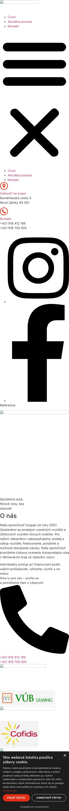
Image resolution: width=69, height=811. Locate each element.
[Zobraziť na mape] (4, 189)
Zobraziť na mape (13, 193)
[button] (34, 98)
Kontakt (13, 26)
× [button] (64, 755)
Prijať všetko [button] (16, 797)
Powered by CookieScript (34, 806)
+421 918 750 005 (13, 662)
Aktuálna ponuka (20, 21)
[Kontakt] (4, 214)
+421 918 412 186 (13, 657)
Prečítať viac (10, 790)
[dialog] (34, 781)
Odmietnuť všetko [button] (48, 797)
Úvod (12, 17)
